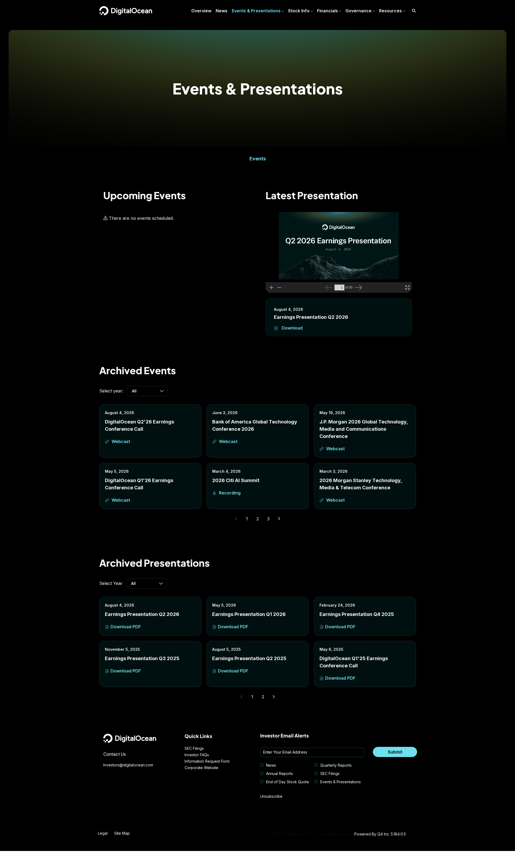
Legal (103, 833)
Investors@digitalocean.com (128, 765)
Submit (395, 752)
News (271, 765)
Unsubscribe (271, 796)
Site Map (122, 833)
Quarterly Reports (336, 765)
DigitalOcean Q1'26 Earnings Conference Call (139, 484)
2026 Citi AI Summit (235, 480)
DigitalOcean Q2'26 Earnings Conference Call (139, 425)
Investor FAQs (203, 755)
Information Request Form (214, 761)
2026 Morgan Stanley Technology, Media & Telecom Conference (360, 484)
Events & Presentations (340, 782)
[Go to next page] (279, 519)
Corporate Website (208, 768)
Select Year (111, 583)
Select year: (111, 391)
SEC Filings (201, 748)
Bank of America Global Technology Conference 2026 (254, 425)
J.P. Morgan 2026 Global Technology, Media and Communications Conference (363, 429)
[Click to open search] (412, 11)
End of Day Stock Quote (287, 782)
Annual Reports (279, 773)
